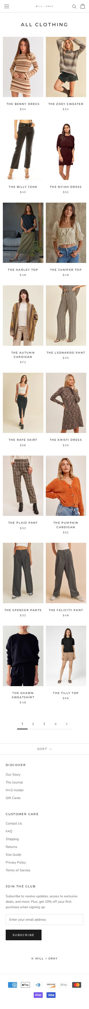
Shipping (12, 839)
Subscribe (24, 935)
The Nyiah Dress (66, 186)
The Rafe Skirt (23, 439)
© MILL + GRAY (44, 958)
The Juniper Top (66, 269)
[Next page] (66, 724)
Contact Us (14, 823)
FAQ (9, 831)
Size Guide (13, 854)
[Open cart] (83, 6)
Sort (43, 749)
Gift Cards (13, 798)
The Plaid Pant (23, 522)
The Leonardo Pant (66, 352)
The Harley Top (23, 269)
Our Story (13, 774)
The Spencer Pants (23, 610)
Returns (11, 847)
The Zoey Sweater (66, 104)
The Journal (14, 782)
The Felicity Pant (66, 610)
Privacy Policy (16, 862)
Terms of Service (18, 870)
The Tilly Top (66, 693)
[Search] (74, 6)
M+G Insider (15, 790)
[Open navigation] (6, 6)
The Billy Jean (23, 186)
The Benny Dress (23, 104)
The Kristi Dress (66, 439)
